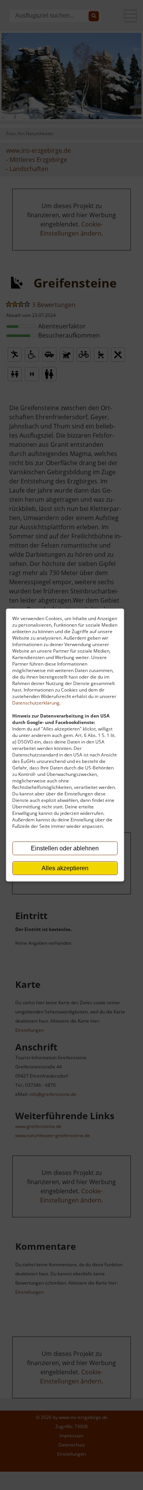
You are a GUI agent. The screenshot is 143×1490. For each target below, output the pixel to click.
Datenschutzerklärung (35, 703)
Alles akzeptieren (65, 868)
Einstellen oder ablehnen (65, 848)
